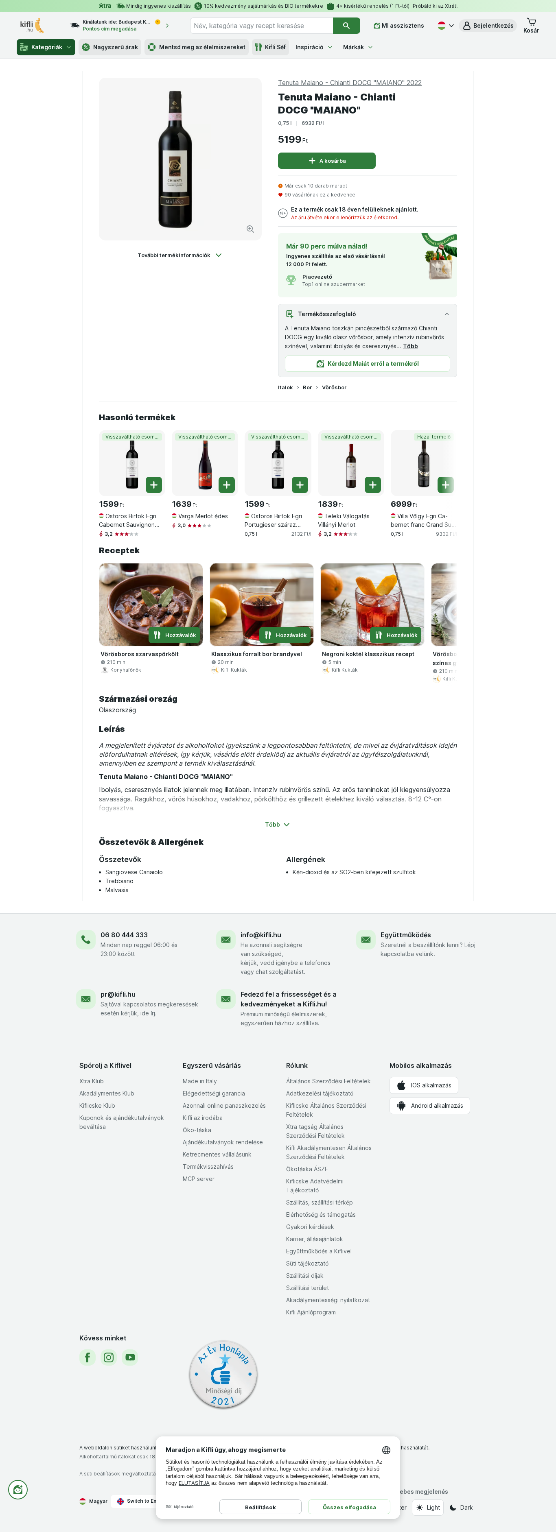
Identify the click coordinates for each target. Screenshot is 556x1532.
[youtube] (130, 1357)
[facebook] (87, 1357)
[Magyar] (444, 25)
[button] (488, 25)
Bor (307, 387)
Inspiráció (310, 47)
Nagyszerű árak (115, 47)
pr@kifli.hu (118, 994)
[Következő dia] (441, 460)
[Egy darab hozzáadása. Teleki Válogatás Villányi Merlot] (373, 485)
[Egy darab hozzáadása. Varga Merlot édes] (227, 485)
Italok (285, 387)
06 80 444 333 (124, 935)
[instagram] (109, 1357)
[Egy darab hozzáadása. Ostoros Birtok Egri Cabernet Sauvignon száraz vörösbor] (154, 485)
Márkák (353, 47)
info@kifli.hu (261, 935)
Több (410, 346)
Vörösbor (334, 387)
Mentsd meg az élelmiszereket (202, 47)
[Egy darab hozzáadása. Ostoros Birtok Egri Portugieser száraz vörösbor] (300, 485)
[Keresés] (346, 25)
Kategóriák (46, 47)
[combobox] (261, 25)
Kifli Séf (275, 47)
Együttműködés (406, 935)
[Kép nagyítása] (250, 229)
